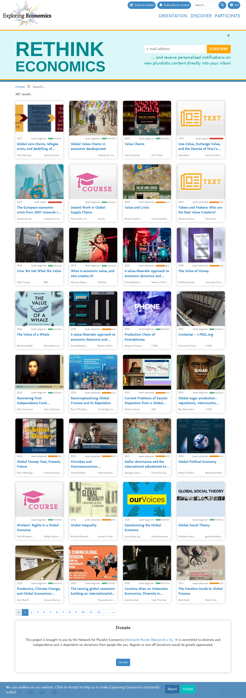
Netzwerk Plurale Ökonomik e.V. (148, 640)
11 (90, 612)
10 (83, 612)
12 (98, 612)
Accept (188, 689)
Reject (172, 689)
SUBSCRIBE (218, 49)
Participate (227, 16)
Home (20, 87)
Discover (201, 16)
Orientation (173, 16)
